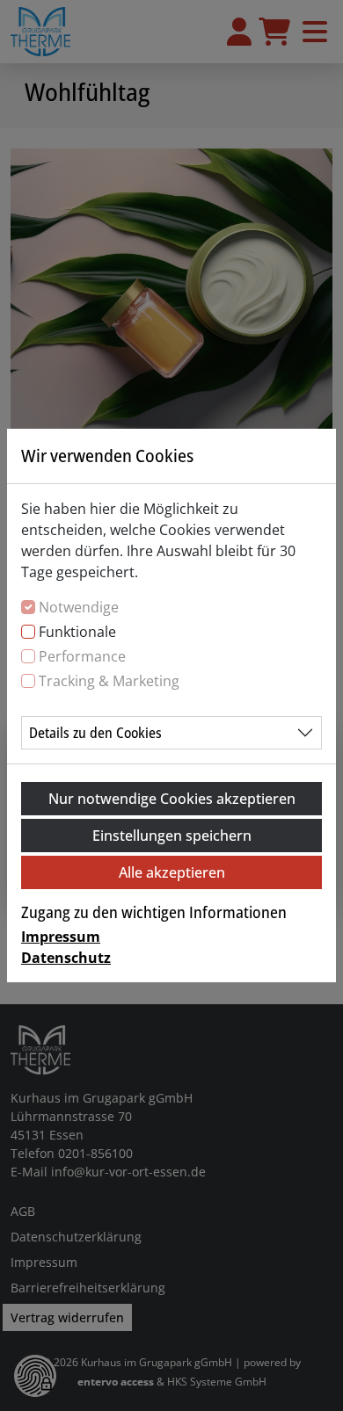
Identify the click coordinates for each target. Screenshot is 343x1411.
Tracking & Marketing (109, 681)
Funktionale (77, 631)
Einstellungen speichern (172, 835)
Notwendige (79, 607)
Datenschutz (66, 957)
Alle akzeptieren (172, 872)
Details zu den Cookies (95, 732)
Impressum (60, 936)
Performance (82, 656)
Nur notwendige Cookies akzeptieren (172, 798)
